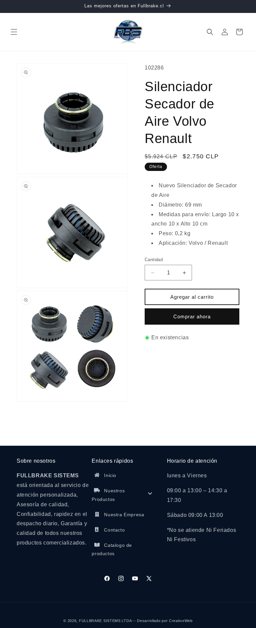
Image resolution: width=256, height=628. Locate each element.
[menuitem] (125, 477)
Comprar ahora (192, 316)
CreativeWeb (181, 621)
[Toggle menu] (150, 493)
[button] (14, 32)
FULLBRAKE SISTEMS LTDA (105, 621)
